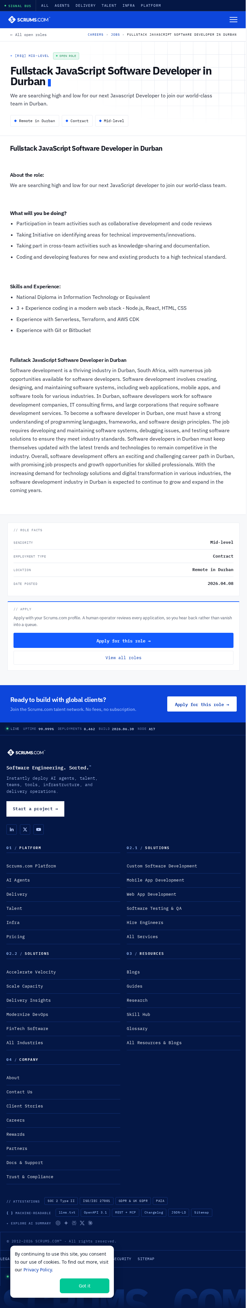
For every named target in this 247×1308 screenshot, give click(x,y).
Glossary (137, 1028)
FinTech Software (27, 1028)
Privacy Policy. (38, 1270)
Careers (96, 34)
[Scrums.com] (29, 19)
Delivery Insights (28, 1000)
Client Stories (24, 1106)
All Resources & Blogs (154, 1042)
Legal (6, 1259)
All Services (142, 936)
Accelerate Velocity (31, 972)
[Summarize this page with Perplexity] (74, 1223)
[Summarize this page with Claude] (90, 1223)
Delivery (86, 5)
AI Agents (18, 880)
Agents (62, 5)
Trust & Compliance (29, 1176)
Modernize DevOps (27, 1014)
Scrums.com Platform (31, 866)
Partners (16, 1148)
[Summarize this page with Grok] (82, 1223)
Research (137, 1000)
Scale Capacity (24, 986)
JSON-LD (178, 1212)
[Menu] (233, 19)
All (45, 5)
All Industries (24, 1042)
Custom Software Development (162, 866)
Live (15, 729)
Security (122, 1259)
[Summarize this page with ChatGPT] (58, 1223)
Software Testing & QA (154, 908)
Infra (129, 5)
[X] (25, 829)
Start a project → (35, 808)
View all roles (123, 657)
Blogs (133, 972)
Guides (134, 986)
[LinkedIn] (11, 829)
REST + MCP (125, 1212)
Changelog (153, 1212)
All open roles (28, 34)
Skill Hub (138, 1014)
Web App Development (151, 894)
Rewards (15, 1134)
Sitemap (201, 1212)
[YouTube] (38, 829)
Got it (84, 1286)
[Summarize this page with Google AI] (66, 1223)
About (13, 1077)
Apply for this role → (123, 640)
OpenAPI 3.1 (95, 1212)
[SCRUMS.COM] (26, 752)
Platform (151, 5)
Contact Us (19, 1092)
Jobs (115, 34)
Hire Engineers (145, 922)
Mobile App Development (155, 880)
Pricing (15, 936)
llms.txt (67, 1212)
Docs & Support (24, 1162)
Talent (109, 5)
